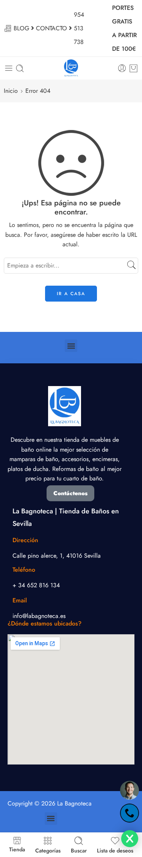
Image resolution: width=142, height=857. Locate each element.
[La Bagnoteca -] (71, 68)
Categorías (48, 850)
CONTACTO (51, 28)
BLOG (21, 28)
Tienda (17, 849)
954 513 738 (79, 28)
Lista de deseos (115, 850)
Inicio (11, 90)
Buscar (79, 850)
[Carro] (133, 68)
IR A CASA (71, 293)
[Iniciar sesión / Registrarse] (122, 68)
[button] (71, 345)
